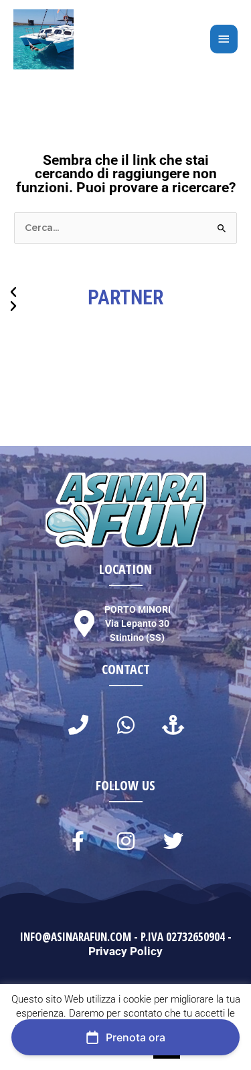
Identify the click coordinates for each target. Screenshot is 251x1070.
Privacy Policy (125, 951)
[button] (125, 293)
